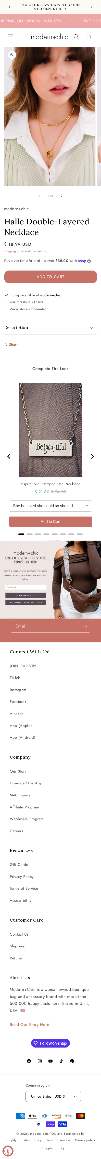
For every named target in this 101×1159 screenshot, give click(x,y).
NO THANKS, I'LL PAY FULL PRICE (26, 602)
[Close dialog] (97, 544)
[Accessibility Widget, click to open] (7, 1151)
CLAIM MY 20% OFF (26, 595)
